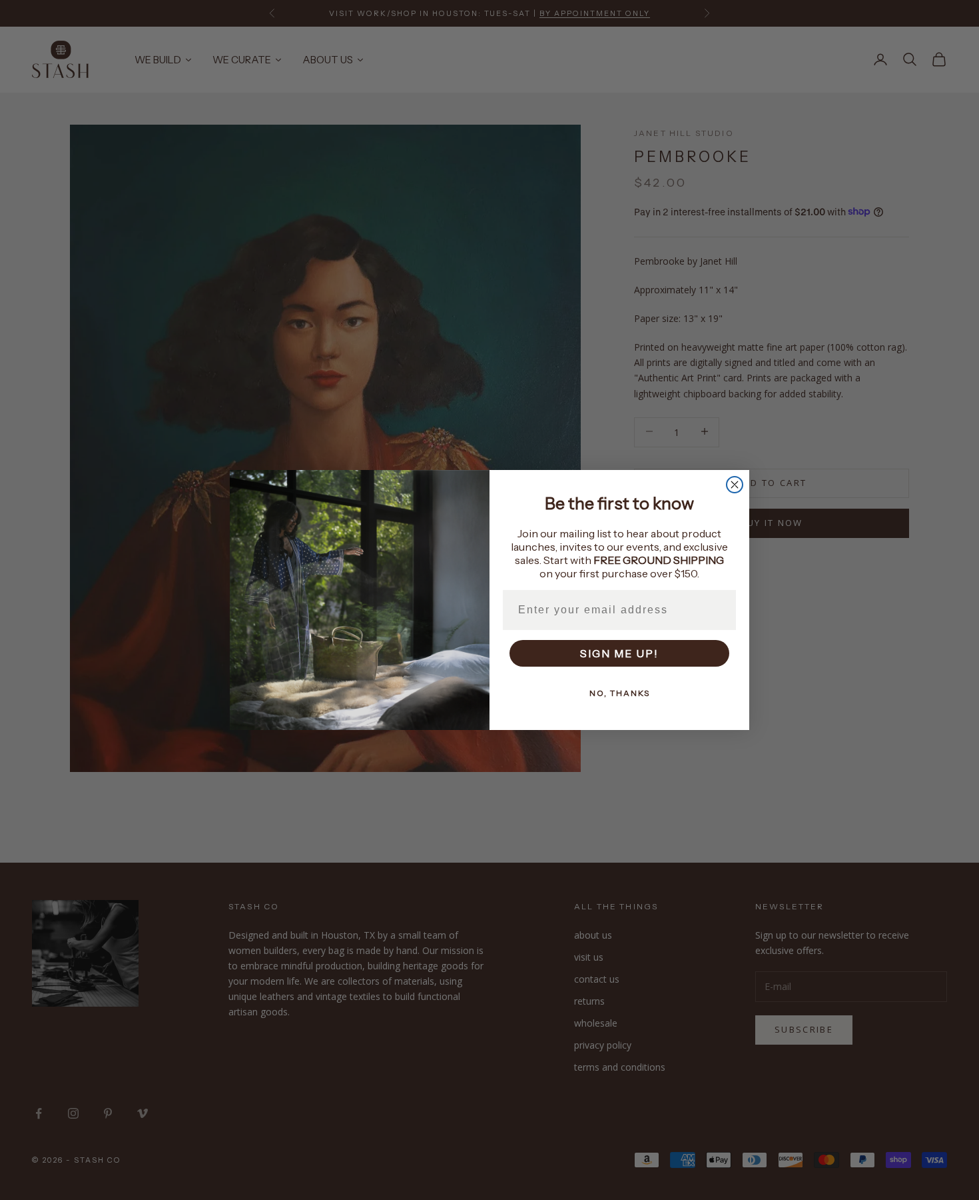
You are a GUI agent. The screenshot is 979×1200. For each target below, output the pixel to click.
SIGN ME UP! (619, 653)
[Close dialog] (735, 485)
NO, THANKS (619, 693)
